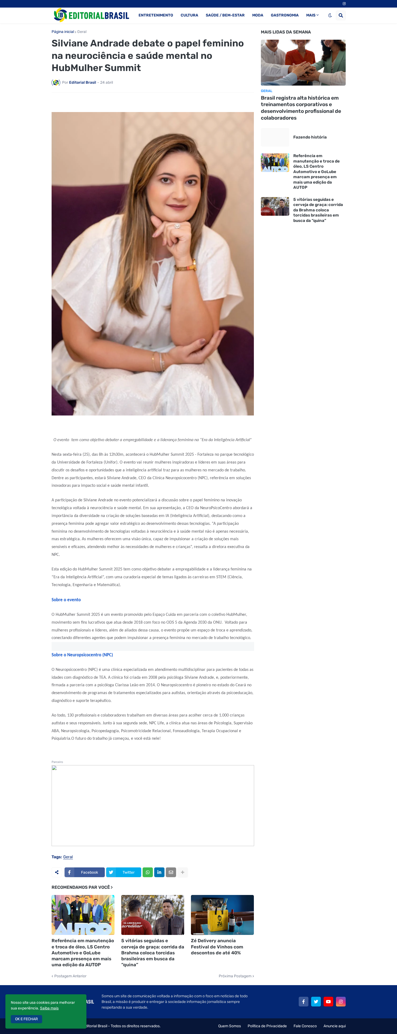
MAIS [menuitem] (310, 15)
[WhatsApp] (148, 872)
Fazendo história (310, 137)
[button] (330, 15)
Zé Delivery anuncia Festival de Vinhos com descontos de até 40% (217, 946)
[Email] (171, 872)
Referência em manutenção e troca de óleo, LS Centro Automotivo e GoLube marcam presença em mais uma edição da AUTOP (83, 952)
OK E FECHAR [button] (26, 1019)
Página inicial (63, 32)
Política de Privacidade (267, 1026)
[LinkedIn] (159, 872)
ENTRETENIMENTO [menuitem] (156, 15)
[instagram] (344, 4)
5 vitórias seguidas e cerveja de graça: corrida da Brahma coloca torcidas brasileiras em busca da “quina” (152, 952)
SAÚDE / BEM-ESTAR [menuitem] (225, 15)
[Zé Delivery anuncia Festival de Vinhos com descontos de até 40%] (222, 915)
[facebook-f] (303, 1001)
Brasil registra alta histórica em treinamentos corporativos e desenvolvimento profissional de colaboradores (301, 108)
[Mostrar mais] (182, 872)
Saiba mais (49, 1008)
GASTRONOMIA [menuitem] (285, 15)
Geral (81, 32)
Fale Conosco (305, 1026)
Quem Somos (229, 1026)
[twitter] (316, 1001)
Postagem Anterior (70, 976)
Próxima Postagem (235, 976)
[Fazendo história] (275, 137)
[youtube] (328, 1001)
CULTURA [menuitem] (189, 15)
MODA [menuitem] (257, 15)
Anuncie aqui (335, 1026)
